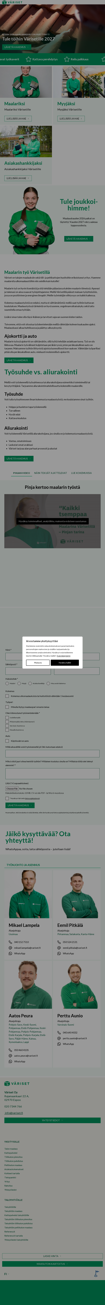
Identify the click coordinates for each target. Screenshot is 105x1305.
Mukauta (38, 662)
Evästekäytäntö (63, 656)
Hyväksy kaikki (65, 662)
